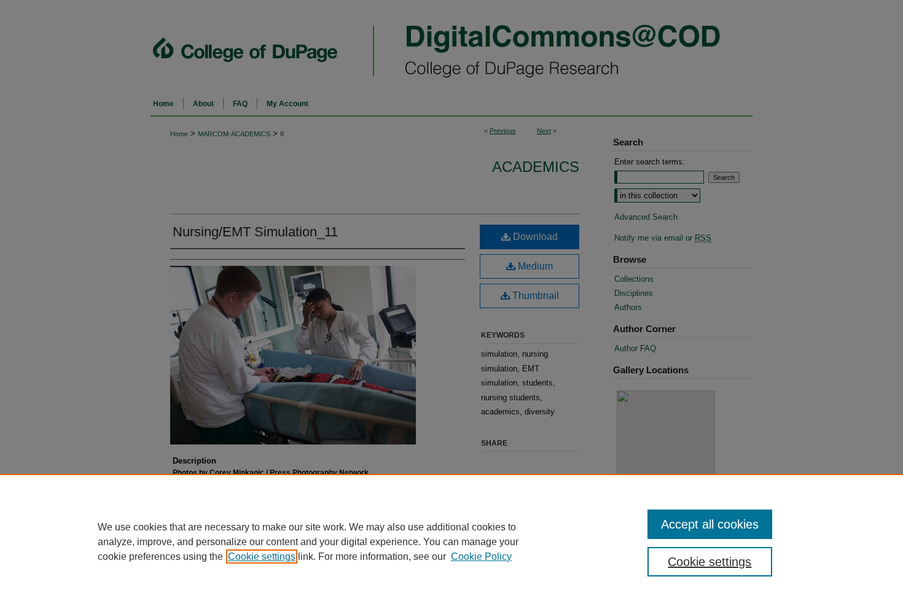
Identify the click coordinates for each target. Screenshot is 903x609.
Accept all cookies (710, 524)
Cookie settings (261, 556)
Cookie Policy (481, 556)
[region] (451, 541)
